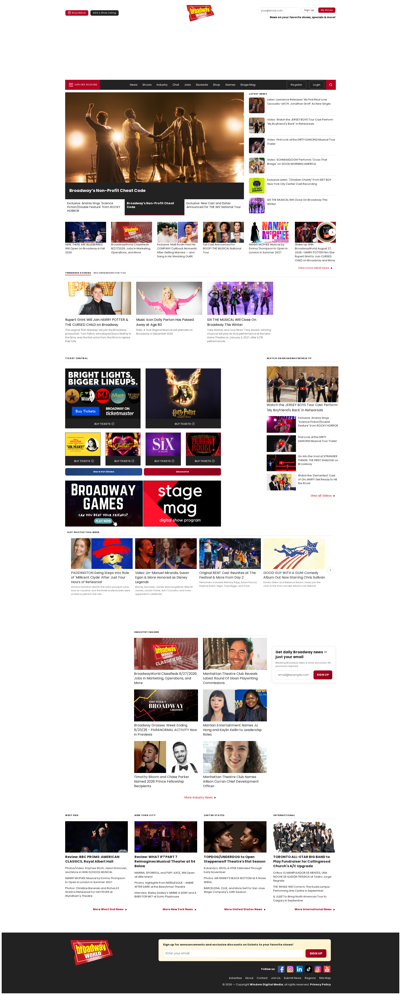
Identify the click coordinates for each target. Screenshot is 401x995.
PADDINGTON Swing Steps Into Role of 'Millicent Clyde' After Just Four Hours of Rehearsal (100, 577)
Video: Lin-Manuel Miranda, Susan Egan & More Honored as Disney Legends (162, 577)
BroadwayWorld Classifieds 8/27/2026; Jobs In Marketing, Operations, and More (165, 678)
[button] (331, 85)
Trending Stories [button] (78, 272)
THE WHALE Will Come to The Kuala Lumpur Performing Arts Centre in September (301, 889)
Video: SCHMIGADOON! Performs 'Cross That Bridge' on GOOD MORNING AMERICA (297, 162)
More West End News (108, 909)
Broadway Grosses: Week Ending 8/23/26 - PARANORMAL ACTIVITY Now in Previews (165, 730)
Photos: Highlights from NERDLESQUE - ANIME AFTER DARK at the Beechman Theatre (164, 885)
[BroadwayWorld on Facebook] (281, 969)
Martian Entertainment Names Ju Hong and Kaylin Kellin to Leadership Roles (232, 730)
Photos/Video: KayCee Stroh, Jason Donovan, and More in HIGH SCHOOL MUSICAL (96, 870)
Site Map (325, 978)
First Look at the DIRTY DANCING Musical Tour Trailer (317, 439)
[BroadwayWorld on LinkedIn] (299, 969)
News (134, 85)
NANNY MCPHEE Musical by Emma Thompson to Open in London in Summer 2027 (95, 880)
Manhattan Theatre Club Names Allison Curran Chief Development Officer (231, 781)
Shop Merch (79, 12)
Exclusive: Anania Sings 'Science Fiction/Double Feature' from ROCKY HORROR (318, 422)
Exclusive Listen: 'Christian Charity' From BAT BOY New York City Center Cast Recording (299, 182)
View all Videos (321, 496)
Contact (262, 978)
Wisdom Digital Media (266, 984)
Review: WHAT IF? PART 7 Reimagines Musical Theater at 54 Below (165, 861)
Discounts (182, 471)
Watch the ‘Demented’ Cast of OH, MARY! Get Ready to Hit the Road (317, 479)
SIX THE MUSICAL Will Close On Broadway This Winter (297, 202)
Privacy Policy (320, 984)
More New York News (178, 909)
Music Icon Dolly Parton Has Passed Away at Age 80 (165, 322)
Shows (147, 85)
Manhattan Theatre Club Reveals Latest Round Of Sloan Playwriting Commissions (230, 678)
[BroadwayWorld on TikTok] (308, 969)
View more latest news (313, 268)
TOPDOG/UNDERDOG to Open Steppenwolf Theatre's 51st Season (234, 859)
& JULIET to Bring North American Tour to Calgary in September (300, 898)
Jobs (187, 85)
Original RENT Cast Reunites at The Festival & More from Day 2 (227, 575)
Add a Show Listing (104, 12)
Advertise (235, 978)
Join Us (275, 978)
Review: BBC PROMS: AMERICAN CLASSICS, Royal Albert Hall (92, 859)
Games (230, 85)
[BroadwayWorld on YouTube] (327, 969)
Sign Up (316, 953)
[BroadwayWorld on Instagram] (290, 969)
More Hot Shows (103, 471)
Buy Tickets (102, 424)
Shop (216, 85)
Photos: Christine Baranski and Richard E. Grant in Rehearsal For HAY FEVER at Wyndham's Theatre (92, 892)
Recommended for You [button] (110, 272)
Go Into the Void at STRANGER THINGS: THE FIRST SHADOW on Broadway (318, 460)
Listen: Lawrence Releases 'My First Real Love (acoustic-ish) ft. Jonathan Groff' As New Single (299, 102)
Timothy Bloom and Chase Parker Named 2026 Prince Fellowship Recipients (161, 781)
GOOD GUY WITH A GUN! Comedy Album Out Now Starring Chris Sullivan (294, 575)
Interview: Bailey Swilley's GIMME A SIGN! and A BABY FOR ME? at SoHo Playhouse (165, 895)
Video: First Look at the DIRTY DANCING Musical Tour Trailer (301, 142)
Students (202, 85)
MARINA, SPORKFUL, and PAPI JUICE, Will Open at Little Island (165, 875)
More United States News (243, 909)
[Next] (332, 232)
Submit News (292, 978)
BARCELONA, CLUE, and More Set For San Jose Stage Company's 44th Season (234, 890)
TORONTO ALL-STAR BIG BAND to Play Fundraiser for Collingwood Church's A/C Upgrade (301, 861)
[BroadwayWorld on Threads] (318, 969)
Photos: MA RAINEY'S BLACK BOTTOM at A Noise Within (235, 880)
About (249, 978)
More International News (313, 909)
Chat (176, 85)
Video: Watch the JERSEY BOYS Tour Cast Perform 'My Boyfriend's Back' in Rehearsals (300, 122)
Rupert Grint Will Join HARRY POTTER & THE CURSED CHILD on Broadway (96, 322)
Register (296, 85)
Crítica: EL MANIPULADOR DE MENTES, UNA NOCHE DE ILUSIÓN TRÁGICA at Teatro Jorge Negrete (302, 877)
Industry (162, 85)
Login (316, 85)
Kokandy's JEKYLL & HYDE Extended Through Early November (233, 870)
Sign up (323, 675)
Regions (310, 978)
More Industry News (198, 797)
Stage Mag (247, 85)
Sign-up (309, 10)
